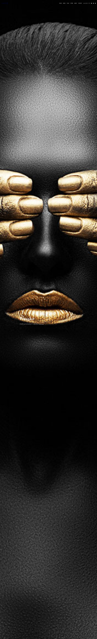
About (75, 3)
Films (68, 3)
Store (71, 3)
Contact (80, 3)
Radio (64, 3)
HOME (60, 3)
